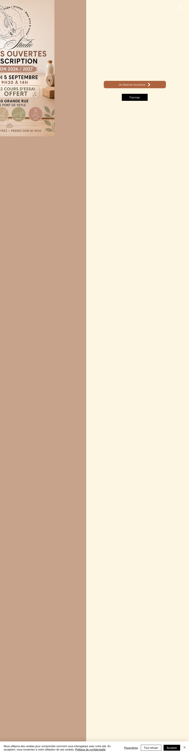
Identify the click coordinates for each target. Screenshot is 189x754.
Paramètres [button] (131, 748)
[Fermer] (184, 747)
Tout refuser (151, 748)
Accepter (172, 748)
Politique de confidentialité (90, 749)
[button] (180, 8)
